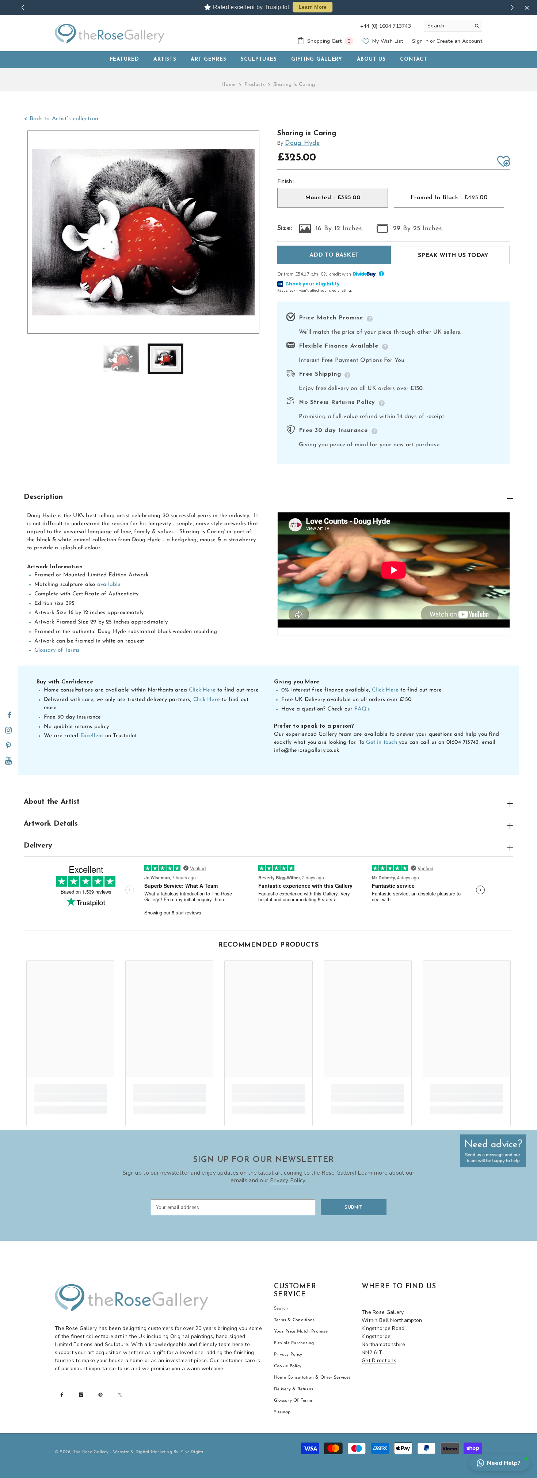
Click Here (202, 690)
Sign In (420, 41)
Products (254, 84)
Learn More (313, 7)
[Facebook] (9, 715)
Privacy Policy (287, 1180)
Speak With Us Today (453, 255)
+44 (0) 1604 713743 (385, 26)
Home (228, 84)
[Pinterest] (8, 746)
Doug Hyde (302, 143)
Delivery (38, 845)
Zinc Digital (192, 1452)
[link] (70, 1098)
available (109, 584)
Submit (353, 1207)
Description (43, 497)
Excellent (91, 736)
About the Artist (52, 802)
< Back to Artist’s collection (61, 119)
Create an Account (459, 41)
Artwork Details (51, 823)
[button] (499, 1463)
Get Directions (379, 1360)
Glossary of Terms (56, 650)
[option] (143, 232)
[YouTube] (8, 761)
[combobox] (447, 25)
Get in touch (381, 742)
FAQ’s (362, 709)
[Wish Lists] (503, 161)
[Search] (453, 26)
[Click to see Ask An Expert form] (493, 1150)
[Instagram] (8, 730)
